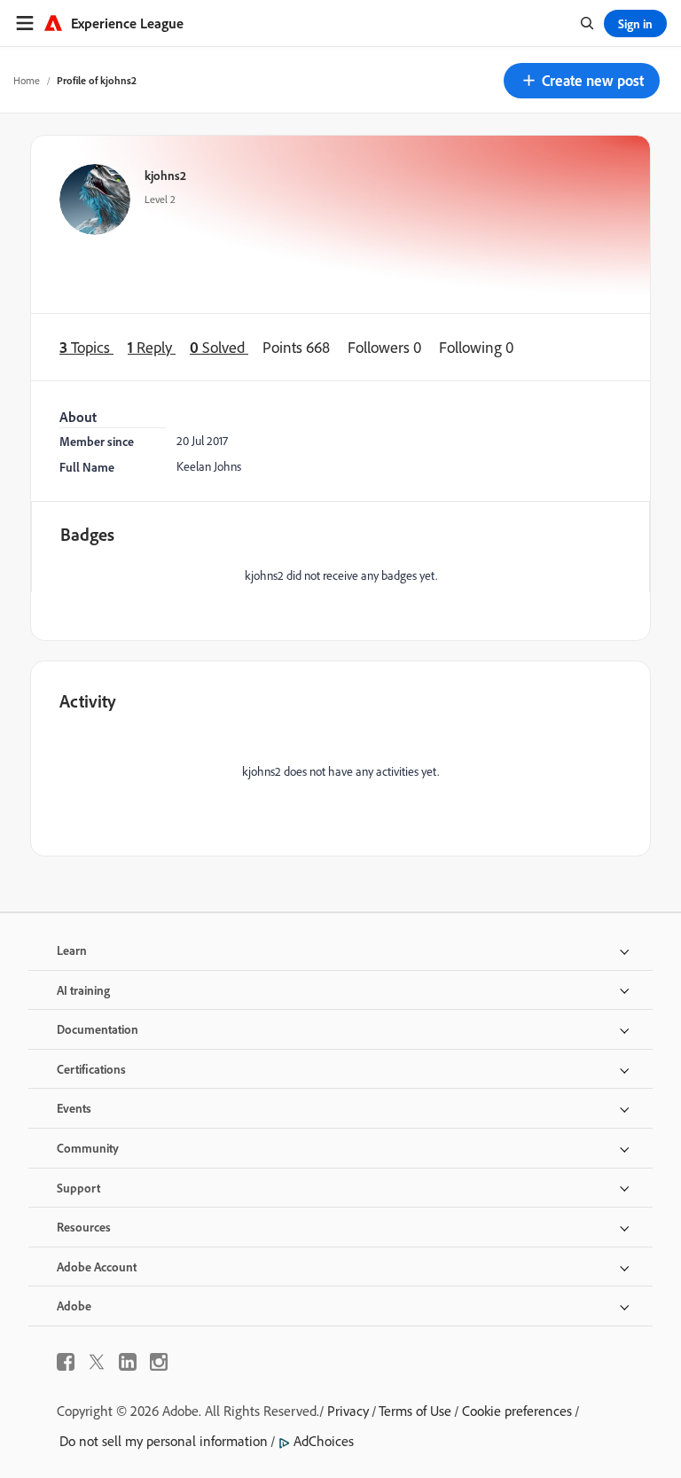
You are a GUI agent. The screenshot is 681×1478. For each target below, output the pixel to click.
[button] (582, 80)
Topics (86, 347)
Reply (152, 347)
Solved (219, 347)
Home (26, 80)
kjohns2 (165, 175)
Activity (87, 701)
